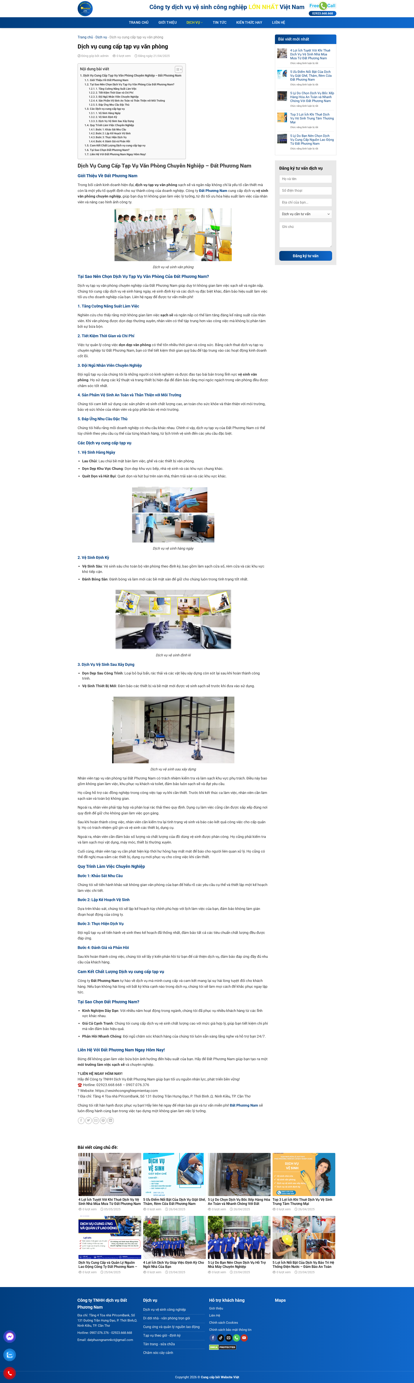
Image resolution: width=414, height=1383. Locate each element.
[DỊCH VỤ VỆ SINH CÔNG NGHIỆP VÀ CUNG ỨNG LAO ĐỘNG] (99, 8)
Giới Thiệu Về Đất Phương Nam (109, 80)
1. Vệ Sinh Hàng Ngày (108, 113)
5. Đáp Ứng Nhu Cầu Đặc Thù (112, 104)
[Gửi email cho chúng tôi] (228, 1338)
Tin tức (219, 22)
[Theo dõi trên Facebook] (212, 1338)
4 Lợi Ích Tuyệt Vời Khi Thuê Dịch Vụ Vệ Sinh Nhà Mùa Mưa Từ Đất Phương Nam (310, 54)
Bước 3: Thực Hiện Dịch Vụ (111, 137)
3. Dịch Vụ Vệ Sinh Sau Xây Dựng (115, 121)
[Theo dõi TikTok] (220, 1338)
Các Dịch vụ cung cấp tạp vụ (107, 108)
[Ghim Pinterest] (103, 1120)
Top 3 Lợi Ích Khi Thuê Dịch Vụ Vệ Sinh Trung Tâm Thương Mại (312, 118)
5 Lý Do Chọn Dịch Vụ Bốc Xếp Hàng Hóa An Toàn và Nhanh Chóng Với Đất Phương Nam (312, 97)
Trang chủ (139, 22)
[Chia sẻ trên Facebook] (81, 1120)
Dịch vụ (193, 22)
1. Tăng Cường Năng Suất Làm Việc (116, 88)
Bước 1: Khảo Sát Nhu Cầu (111, 129)
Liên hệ (278, 22)
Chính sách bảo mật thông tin (230, 1330)
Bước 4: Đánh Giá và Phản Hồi (113, 141)
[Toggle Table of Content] (176, 69)
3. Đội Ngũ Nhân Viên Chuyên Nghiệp (117, 96)
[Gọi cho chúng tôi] (236, 1338)
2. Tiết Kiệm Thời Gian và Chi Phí (114, 92)
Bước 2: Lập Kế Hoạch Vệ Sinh (113, 133)
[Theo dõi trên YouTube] (244, 1338)
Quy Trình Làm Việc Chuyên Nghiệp (112, 125)
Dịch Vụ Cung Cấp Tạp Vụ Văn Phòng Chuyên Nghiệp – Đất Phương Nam (132, 75)
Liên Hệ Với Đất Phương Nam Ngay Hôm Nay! (118, 154)
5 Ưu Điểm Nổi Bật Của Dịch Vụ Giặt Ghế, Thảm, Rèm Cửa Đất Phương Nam (311, 76)
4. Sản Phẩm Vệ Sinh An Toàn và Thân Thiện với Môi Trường (130, 100)
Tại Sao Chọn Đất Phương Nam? (109, 150)
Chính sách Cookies (223, 1323)
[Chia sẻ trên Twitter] (88, 1120)
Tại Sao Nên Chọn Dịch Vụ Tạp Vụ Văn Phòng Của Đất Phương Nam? (132, 84)
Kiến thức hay (249, 22)
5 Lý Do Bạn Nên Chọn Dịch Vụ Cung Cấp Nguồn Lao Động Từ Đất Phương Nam (312, 140)
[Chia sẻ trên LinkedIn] (110, 1120)
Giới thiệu (167, 22)
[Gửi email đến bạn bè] (96, 1120)
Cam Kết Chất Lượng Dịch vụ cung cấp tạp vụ (117, 145)
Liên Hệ (214, 1315)
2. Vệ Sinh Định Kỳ (106, 117)
